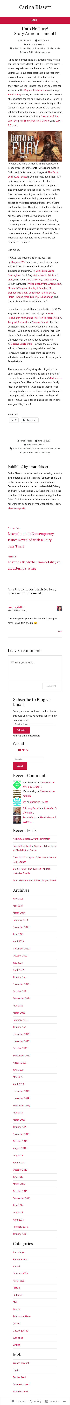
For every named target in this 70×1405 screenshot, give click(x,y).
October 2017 (20, 1169)
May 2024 (18, 905)
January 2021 (20, 1027)
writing (16, 1344)
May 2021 (18, 1005)
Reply (60, 631)
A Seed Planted (20, 48)
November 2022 (21, 948)
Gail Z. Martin (40, 275)
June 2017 (18, 1176)
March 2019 (19, 1119)
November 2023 (21, 927)
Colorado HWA (20, 1273)
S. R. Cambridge (45, 296)
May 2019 (18, 1112)
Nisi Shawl (25, 120)
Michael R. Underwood (29, 292)
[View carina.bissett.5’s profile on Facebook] (19, 750)
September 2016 (21, 1198)
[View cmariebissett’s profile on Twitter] (23, 750)
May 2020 (18, 1076)
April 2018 (18, 1162)
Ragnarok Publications (30, 52)
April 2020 (18, 1084)
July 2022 (18, 962)
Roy (24, 801)
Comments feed (21, 1384)
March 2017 (19, 1183)
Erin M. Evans (48, 292)
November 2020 (21, 1041)
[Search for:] (28, 759)
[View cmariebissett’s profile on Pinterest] (27, 750)
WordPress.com (20, 1391)
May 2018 (18, 1155)
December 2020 (21, 1034)
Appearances (20, 1259)
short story (45, 52)
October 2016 (20, 1191)
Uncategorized (20, 1330)
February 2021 (20, 1019)
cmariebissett (26, 40)
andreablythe (16, 607)
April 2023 (18, 941)
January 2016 (20, 1233)
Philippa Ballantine (37, 283)
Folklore (17, 1294)
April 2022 (18, 970)
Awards (17, 1266)
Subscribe (21, 730)
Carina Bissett (35, 7)
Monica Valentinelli (49, 317)
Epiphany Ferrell (31, 808)
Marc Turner (30, 296)
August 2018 (19, 1148)
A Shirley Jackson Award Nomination (31, 838)
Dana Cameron (33, 279)
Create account (21, 1362)
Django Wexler (49, 279)
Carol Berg (13, 120)
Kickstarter (56, 378)
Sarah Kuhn (20, 317)
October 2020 (20, 1048)
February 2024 (20, 920)
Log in (16, 1370)
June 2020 (18, 1069)
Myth (15, 1302)
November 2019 (21, 1098)
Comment (51, 686)
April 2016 (18, 1219)
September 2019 (21, 1105)
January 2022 (20, 977)
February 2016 (20, 1226)
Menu (40, 20)
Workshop (18, 1337)
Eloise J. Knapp (15, 296)
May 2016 (18, 1212)
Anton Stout (54, 283)
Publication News (22, 1316)
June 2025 (18, 898)
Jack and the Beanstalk (50, 48)
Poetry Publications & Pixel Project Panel (34, 880)
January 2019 (20, 1126)
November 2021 (21, 984)
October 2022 (20, 955)
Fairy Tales (32, 44)
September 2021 (21, 998)
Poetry (16, 1309)
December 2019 (21, 1091)
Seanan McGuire (49, 116)
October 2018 (20, 1141)
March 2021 (19, 1012)
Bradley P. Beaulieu (38, 288)
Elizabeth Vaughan (18, 288)
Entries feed (19, 1377)
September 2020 (21, 1055)
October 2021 (20, 991)
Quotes (17, 1323)
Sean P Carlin (29, 817)
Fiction (41, 44)
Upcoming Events (39, 801)
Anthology (18, 1252)
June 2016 (18, 1205)
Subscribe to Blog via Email (32, 702)
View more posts (16, 508)
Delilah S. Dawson (40, 120)
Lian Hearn (41, 270)
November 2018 (21, 1134)
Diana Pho (32, 317)
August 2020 (19, 1062)
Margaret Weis (19, 262)
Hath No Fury (33, 48)
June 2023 (18, 934)
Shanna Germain (40, 322)
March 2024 (19, 912)
